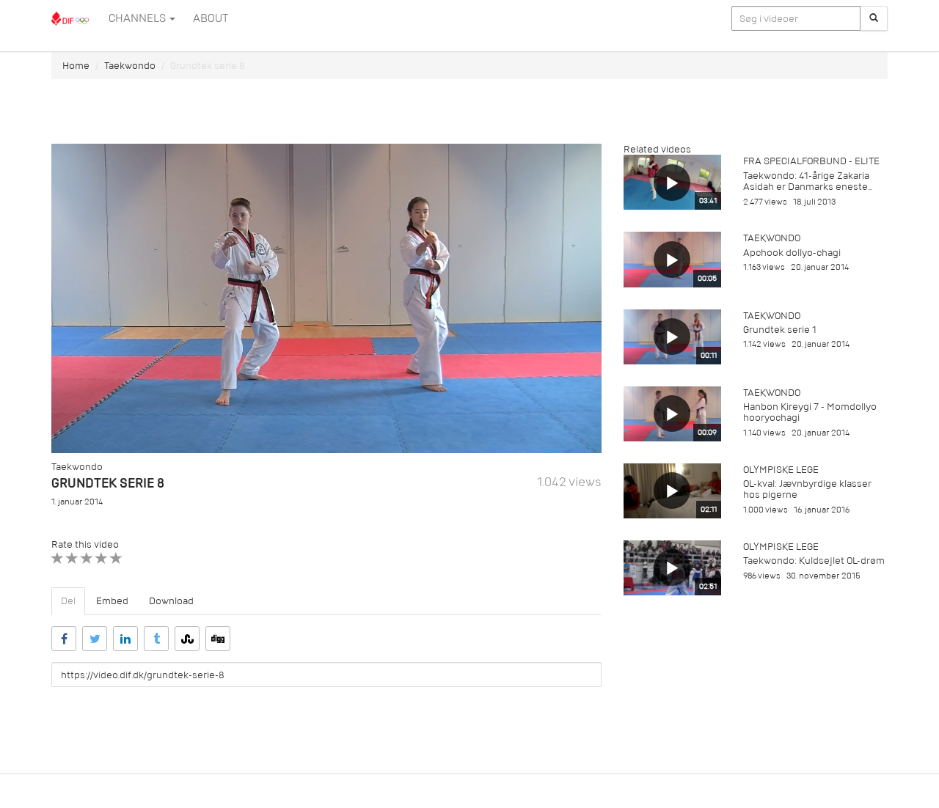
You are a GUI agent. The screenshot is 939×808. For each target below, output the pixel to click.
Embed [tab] (112, 601)
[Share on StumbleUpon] (187, 638)
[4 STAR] (101, 558)
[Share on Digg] (217, 638)
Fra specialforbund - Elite (811, 161)
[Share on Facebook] (63, 638)
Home (75, 66)
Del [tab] (68, 601)
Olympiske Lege (781, 470)
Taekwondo (130, 66)
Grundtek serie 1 (779, 330)
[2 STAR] (72, 558)
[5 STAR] (116, 558)
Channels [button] (138, 18)
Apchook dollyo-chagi (792, 253)
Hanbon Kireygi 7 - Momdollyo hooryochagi (810, 412)
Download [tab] (171, 601)
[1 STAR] (57, 558)
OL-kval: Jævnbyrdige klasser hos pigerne (807, 489)
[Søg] (874, 18)
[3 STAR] (87, 558)
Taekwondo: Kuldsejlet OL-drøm (814, 561)
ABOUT (210, 18)
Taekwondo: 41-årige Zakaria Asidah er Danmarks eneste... (807, 181)
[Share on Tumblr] (156, 638)
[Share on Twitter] (94, 638)
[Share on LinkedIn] (125, 638)
